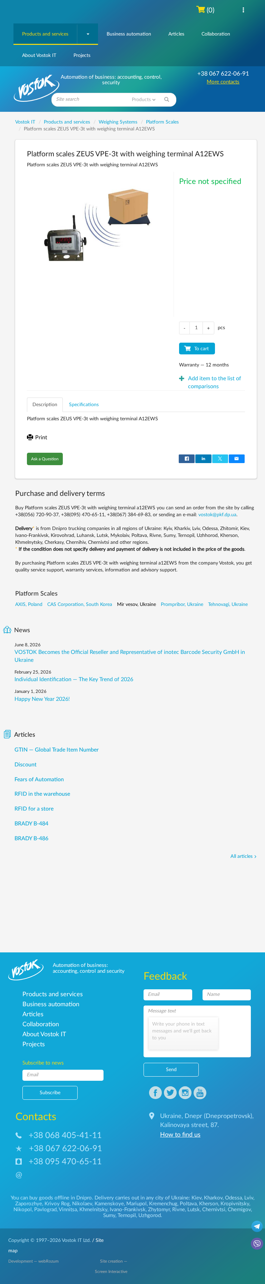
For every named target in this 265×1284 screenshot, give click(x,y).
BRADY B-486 (31, 838)
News (22, 630)
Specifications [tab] (84, 404)
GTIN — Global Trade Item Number (56, 750)
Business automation (129, 34)
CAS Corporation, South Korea (79, 604)
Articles (176, 34)
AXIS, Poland (28, 604)
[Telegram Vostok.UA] (257, 1226)
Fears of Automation (39, 779)
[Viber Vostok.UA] (257, 1243)
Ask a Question (45, 459)
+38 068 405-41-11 (65, 1135)
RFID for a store (33, 809)
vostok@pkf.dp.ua (217, 514)
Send (171, 1069)
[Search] (166, 100)
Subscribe (50, 1092)
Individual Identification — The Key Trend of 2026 (73, 679)
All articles (241, 856)
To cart (201, 348)
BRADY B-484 (31, 823)
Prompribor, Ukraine (182, 604)
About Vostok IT (39, 55)
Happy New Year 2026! (42, 699)
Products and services (45, 34)
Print (41, 437)
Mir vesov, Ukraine (136, 604)
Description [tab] (44, 404)
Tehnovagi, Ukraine (228, 604)
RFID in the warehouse (42, 794)
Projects (81, 55)
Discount (25, 764)
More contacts (223, 82)
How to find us (180, 1135)
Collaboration (216, 34)
